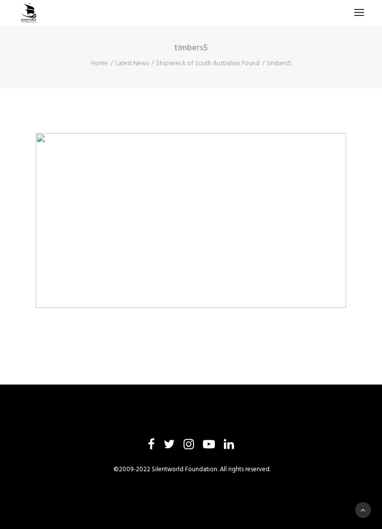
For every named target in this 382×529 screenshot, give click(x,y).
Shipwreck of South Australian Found (208, 63)
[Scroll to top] (363, 510)
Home (99, 63)
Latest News (132, 63)
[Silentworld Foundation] (29, 12)
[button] (359, 12)
